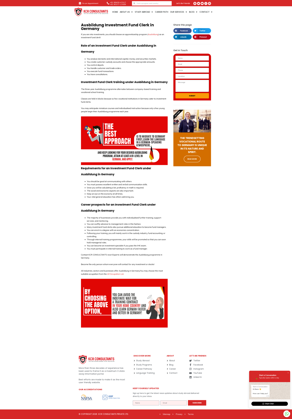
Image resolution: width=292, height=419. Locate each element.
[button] (182, 30)
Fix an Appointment (90, 3)
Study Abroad (142, 11)
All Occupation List (115, 274)
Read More (192, 159)
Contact (204, 11)
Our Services (177, 11)
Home (115, 11)
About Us (125, 11)
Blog (191, 11)
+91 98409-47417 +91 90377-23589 (118, 3)
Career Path (161, 11)
